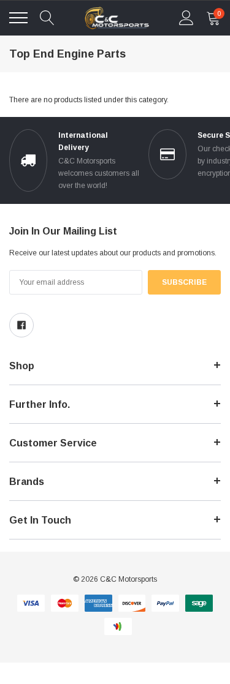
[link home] (117, 18)
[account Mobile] (186, 17)
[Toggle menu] (18, 18)
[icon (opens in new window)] (21, 325)
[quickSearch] (47, 17)
